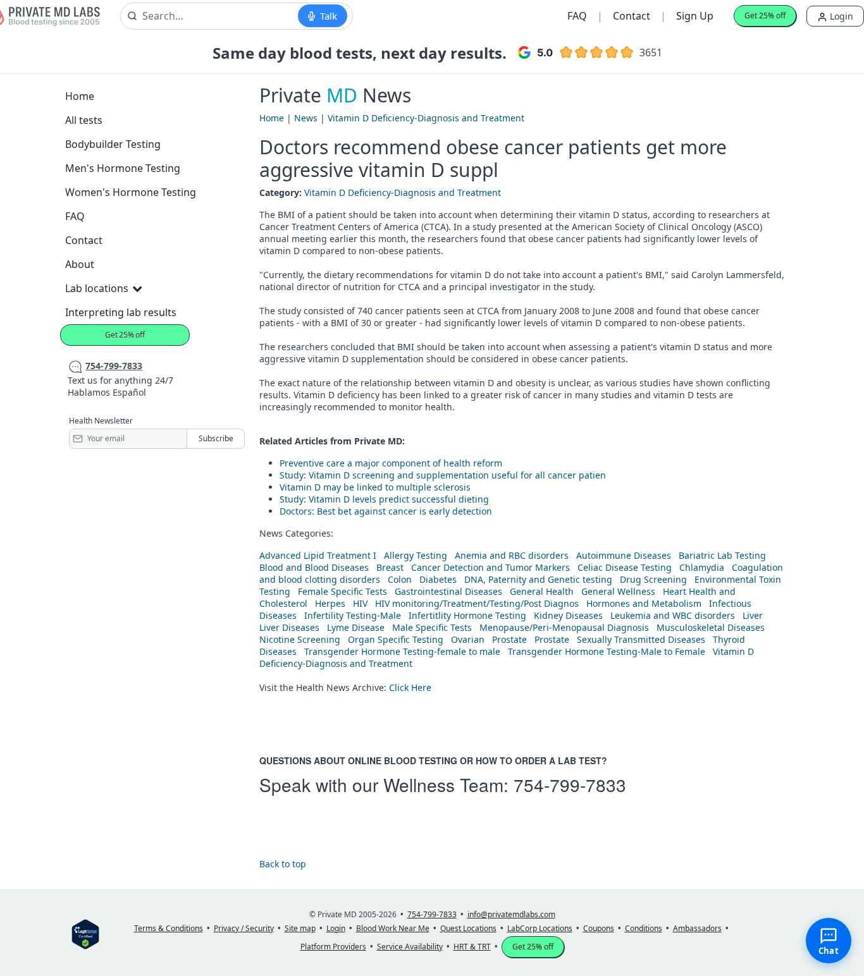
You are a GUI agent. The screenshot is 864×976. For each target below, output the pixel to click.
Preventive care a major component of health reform (391, 463)
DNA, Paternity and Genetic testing (538, 579)
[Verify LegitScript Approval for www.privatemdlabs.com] (85, 933)
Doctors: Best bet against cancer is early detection (386, 511)
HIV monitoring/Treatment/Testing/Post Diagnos (477, 603)
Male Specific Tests (432, 627)
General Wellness (618, 591)
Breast (390, 567)
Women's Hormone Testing (130, 192)
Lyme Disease (356, 627)
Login (840, 16)
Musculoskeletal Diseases (711, 627)
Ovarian (467, 639)
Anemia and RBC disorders (512, 555)
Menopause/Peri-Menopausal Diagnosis (564, 627)
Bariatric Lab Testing (722, 555)
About (79, 264)
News (306, 118)
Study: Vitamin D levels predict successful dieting (384, 499)
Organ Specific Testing (395, 639)
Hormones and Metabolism (643, 603)
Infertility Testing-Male (352, 615)
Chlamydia (701, 567)
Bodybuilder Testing (113, 144)
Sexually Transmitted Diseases (641, 639)
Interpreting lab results (120, 312)
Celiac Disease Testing (624, 567)
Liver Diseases (289, 627)
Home (79, 96)
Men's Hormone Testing (122, 168)
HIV (360, 603)
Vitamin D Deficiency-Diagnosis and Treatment (426, 118)
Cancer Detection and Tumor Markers (490, 567)
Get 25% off (765, 15)
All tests (83, 120)
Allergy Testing (415, 555)
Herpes (330, 603)
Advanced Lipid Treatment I (317, 555)
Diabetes (438, 579)
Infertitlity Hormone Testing (467, 615)
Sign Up (694, 16)
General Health (542, 591)
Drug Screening (653, 579)
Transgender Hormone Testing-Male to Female (606, 651)
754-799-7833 (570, 784)
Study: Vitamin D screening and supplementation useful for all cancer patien (443, 475)
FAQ (577, 16)
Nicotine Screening (299, 639)
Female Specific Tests (342, 591)
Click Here (410, 687)
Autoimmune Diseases (623, 555)
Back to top (282, 864)
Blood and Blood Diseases (314, 567)
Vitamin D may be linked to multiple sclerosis (375, 487)
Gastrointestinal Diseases (448, 591)
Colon (400, 579)
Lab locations (96, 288)
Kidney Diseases (568, 615)
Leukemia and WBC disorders (672, 615)
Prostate (509, 639)
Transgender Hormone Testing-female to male (402, 651)
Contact (631, 16)
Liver (753, 615)
